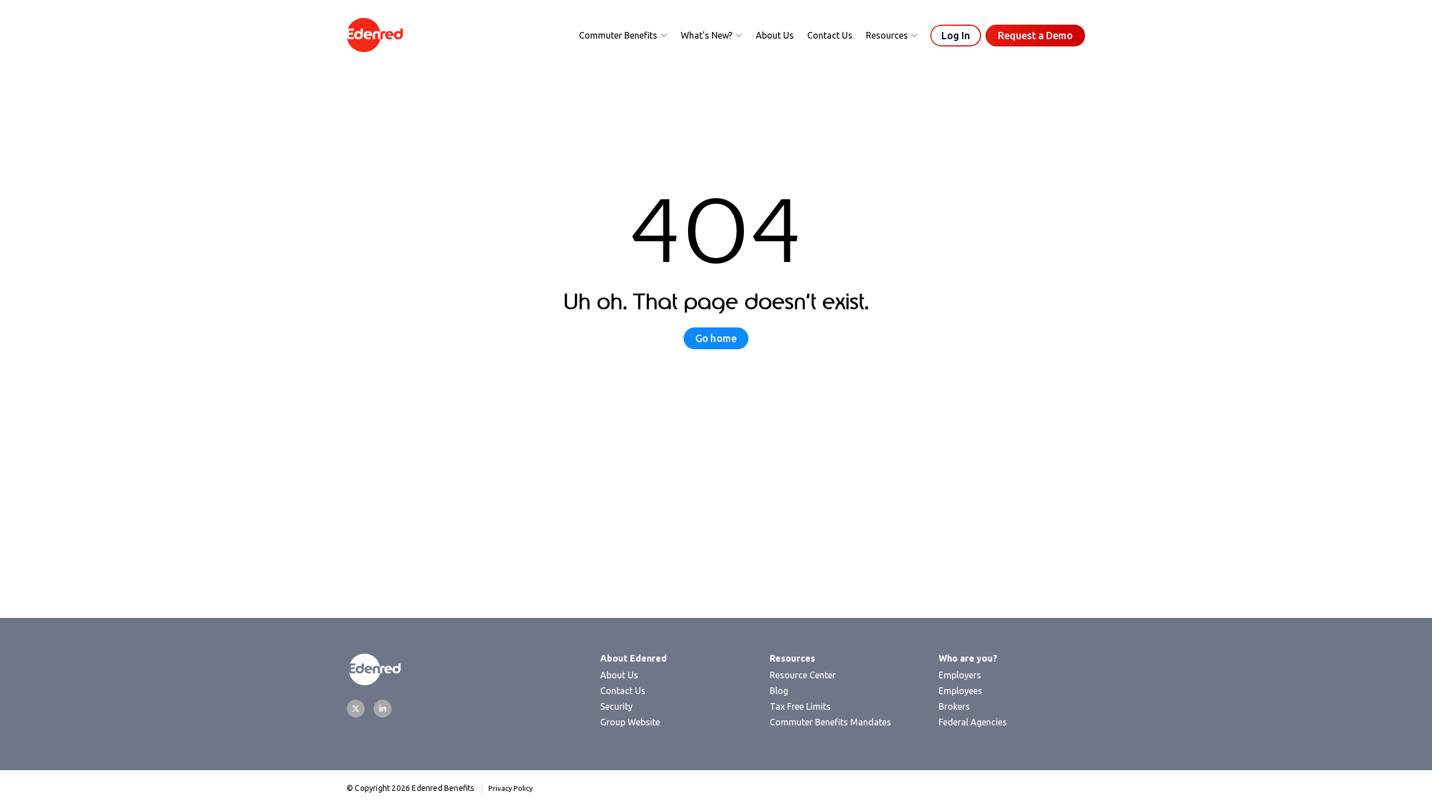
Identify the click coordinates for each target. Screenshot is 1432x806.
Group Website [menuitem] (630, 722)
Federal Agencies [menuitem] (973, 722)
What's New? (706, 35)
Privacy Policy (510, 788)
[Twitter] (356, 709)
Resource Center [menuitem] (803, 675)
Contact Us (829, 35)
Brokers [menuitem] (954, 706)
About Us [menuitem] (619, 675)
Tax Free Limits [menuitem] (800, 706)
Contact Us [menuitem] (623, 691)
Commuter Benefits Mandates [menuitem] (830, 722)
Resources (887, 35)
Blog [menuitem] (779, 691)
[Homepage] (375, 35)
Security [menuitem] (616, 706)
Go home (716, 338)
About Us (775, 35)
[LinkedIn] (383, 709)
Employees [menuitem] (960, 691)
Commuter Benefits (618, 35)
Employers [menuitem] (960, 675)
